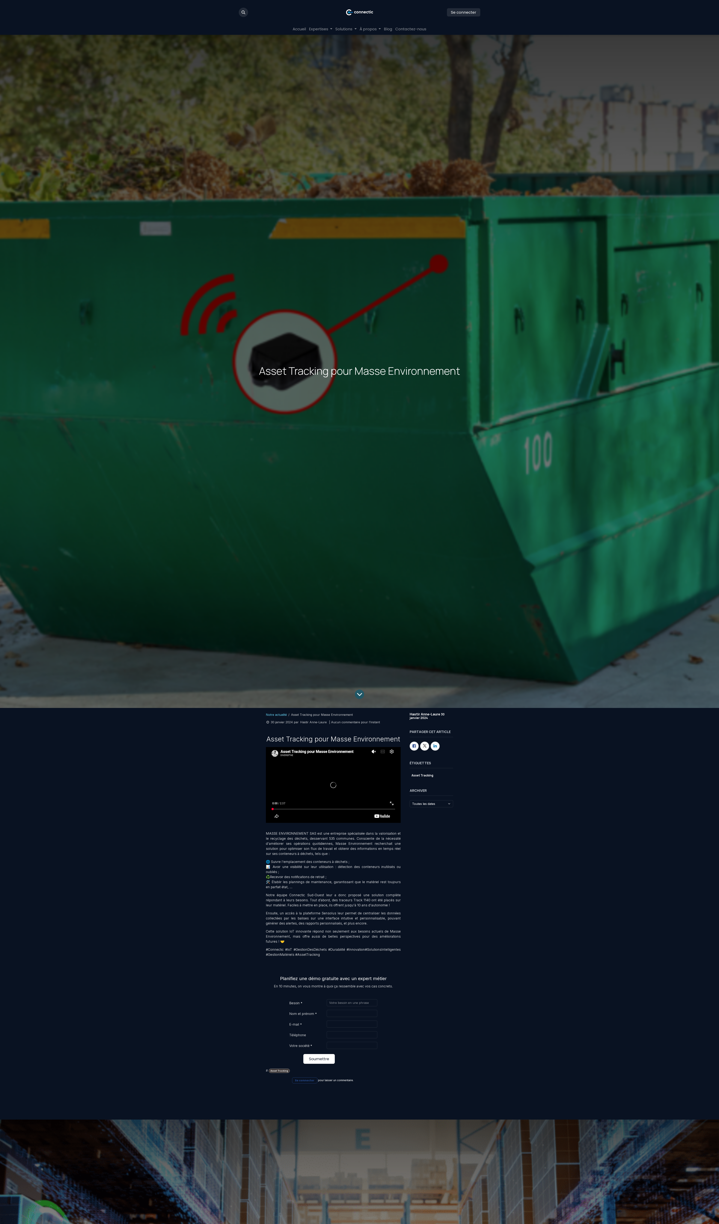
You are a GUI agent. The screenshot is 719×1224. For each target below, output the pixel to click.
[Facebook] (414, 746)
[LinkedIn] (435, 746)
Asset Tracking (279, 1070)
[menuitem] (299, 29)
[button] (243, 12)
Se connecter (463, 12)
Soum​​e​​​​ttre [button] (319, 1059)
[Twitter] (424, 746)
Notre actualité (276, 715)
